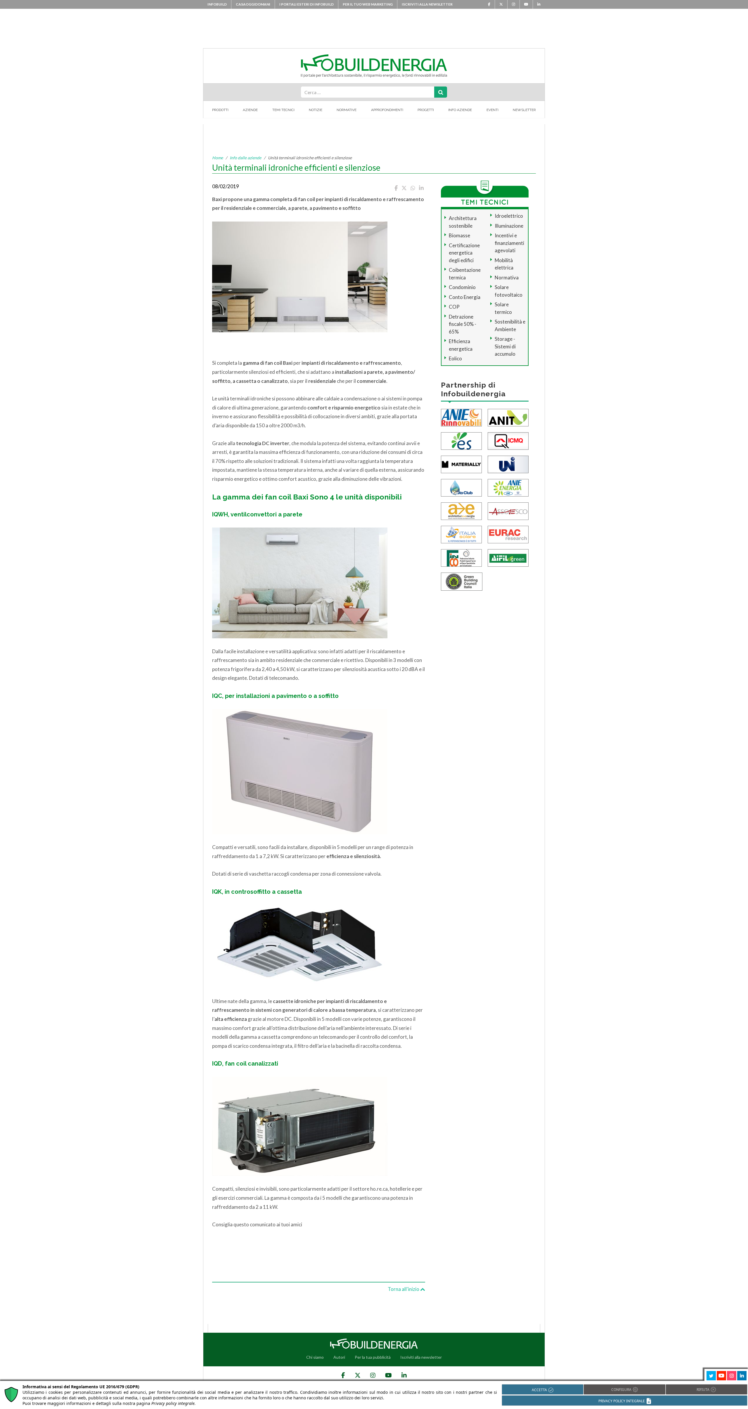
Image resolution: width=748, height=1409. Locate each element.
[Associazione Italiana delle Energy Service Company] (508, 510)
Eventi (492, 110)
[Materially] (461, 464)
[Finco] (461, 557)
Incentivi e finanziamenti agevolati (509, 242)
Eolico (455, 358)
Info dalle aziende (245, 157)
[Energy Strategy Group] (461, 440)
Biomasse (459, 235)
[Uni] (508, 464)
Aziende (250, 110)
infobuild (217, 4)
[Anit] (508, 417)
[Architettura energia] (461, 510)
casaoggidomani (253, 4)
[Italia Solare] (461, 534)
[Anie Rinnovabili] (461, 417)
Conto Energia (464, 297)
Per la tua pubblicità (373, 1357)
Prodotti (220, 110)
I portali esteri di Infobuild (306, 4)
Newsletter (524, 110)
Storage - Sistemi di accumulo (505, 346)
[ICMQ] (508, 440)
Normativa (507, 277)
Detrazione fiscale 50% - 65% (462, 324)
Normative (346, 110)
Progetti (426, 110)
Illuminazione (509, 226)
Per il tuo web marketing (368, 4)
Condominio (462, 287)
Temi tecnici (283, 110)
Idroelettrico (509, 216)
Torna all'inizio (404, 1289)
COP (454, 307)
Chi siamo (315, 1357)
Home (217, 157)
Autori (339, 1357)
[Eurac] (508, 534)
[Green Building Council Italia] (461, 581)
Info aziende (460, 110)
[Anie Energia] (508, 487)
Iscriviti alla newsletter (427, 4)
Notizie (315, 110)
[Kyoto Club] (461, 487)
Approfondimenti (387, 110)
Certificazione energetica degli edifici (464, 252)
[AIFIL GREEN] (508, 557)
